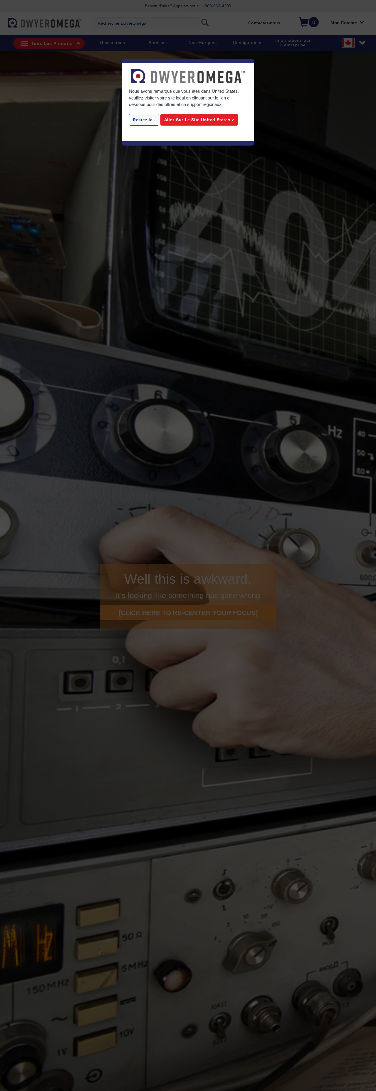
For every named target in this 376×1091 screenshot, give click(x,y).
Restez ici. (144, 119)
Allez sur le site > (199, 119)
